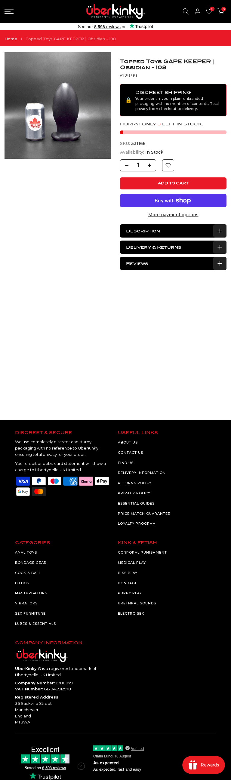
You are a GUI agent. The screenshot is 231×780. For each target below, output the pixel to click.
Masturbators (31, 593)
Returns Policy (135, 483)
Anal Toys (26, 552)
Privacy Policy (134, 493)
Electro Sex (131, 613)
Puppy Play (130, 593)
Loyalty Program (137, 523)
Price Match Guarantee (144, 513)
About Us (128, 442)
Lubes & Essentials (35, 624)
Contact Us (130, 452)
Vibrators (26, 603)
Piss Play (127, 573)
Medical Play (132, 562)
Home (11, 39)
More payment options (173, 214)
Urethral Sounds (137, 603)
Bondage (127, 583)
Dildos (22, 583)
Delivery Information (142, 473)
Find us (126, 463)
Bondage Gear (31, 562)
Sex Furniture (30, 613)
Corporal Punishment (142, 552)
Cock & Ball (28, 573)
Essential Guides (136, 503)
